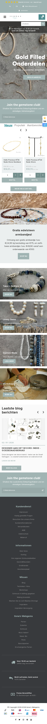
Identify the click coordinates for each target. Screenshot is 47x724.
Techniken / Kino (23, 586)
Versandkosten (23, 526)
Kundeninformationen (23, 523)
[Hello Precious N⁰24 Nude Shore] (34, 146)
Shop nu (23, 256)
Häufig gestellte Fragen (23, 516)
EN (17, 6)
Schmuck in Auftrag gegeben (23, 594)
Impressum (23, 512)
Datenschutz (23, 534)
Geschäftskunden (23, 562)
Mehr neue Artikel (23, 189)
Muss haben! (23, 632)
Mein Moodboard (31, 6)
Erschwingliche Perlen (23, 647)
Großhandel (23, 565)
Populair (19, 125)
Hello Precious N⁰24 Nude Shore (34, 161)
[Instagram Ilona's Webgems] (23, 720)
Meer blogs (11, 468)
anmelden (24, 10)
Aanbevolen (35, 125)
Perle (23, 640)
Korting (23, 555)
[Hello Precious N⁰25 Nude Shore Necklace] (12, 146)
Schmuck (23, 629)
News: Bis (23, 636)
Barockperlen (23, 643)
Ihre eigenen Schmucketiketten (23, 558)
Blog (23, 583)
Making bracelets (23, 597)
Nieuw (8, 125)
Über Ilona (23, 551)
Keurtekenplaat (23, 569)
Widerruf (23, 537)
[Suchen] (43, 24)
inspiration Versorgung (23, 608)
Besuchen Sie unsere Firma (23, 519)
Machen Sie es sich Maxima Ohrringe (23, 601)
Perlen (23, 622)
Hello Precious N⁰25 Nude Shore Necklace (12, 161)
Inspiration (23, 604)
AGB (23, 530)
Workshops (23, 590)
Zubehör (23, 625)
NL (10, 6)
